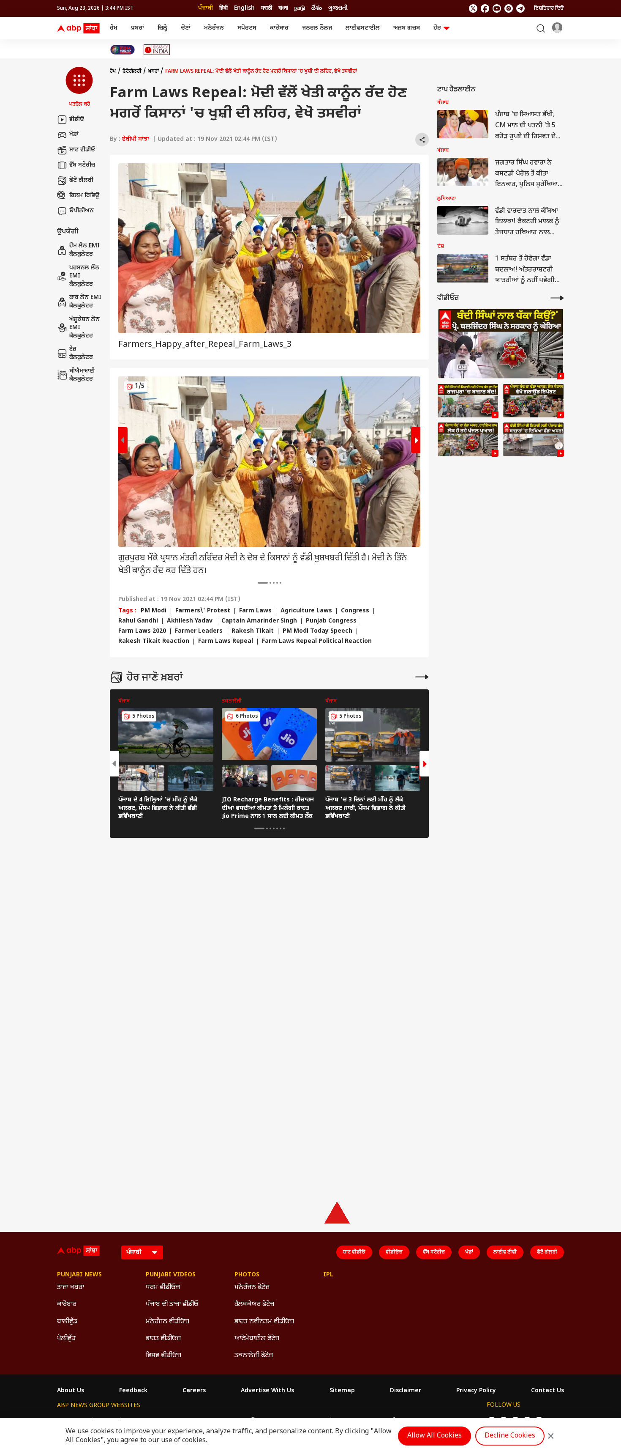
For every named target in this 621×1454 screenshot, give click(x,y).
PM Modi (153, 611)
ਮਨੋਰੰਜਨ (214, 28)
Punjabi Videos (171, 1275)
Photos (246, 1275)
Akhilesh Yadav (189, 621)
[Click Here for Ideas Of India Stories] (157, 49)
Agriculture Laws (306, 611)
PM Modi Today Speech (317, 631)
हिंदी (223, 8)
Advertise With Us (267, 1391)
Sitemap (342, 1391)
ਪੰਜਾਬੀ (205, 8)
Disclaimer (405, 1391)
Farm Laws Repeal (225, 642)
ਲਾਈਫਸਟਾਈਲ (363, 28)
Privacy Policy (476, 1391)
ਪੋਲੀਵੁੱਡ (66, 1338)
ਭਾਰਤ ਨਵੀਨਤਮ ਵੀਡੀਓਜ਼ (264, 1321)
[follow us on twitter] (473, 8)
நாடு (299, 8)
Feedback (133, 1391)
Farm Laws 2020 (142, 631)
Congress (355, 611)
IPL (328, 1275)
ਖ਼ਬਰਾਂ (137, 28)
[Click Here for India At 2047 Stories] (122, 49)
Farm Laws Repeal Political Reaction (317, 642)
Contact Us (547, 1391)
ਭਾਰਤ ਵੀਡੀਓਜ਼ (163, 1338)
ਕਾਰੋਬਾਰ (279, 28)
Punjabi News (79, 1275)
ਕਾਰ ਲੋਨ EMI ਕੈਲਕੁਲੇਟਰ (85, 302)
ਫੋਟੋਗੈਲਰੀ (132, 71)
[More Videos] (557, 298)
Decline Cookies (510, 1436)
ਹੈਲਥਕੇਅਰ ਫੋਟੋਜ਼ (254, 1304)
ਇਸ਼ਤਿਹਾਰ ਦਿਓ (549, 8)
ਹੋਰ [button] (437, 28)
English (244, 8)
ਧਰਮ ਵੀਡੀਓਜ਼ (163, 1287)
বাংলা (283, 8)
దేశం (316, 8)
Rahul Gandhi (138, 621)
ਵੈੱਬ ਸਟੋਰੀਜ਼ (82, 165)
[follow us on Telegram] (520, 8)
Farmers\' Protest (202, 611)
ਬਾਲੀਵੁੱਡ (67, 1321)
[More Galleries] (422, 677)
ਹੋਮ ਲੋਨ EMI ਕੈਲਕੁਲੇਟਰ (84, 250)
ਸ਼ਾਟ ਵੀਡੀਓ (82, 150)
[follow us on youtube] (497, 8)
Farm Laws (255, 611)
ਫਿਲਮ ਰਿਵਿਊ (84, 196)
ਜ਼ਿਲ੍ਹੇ (162, 28)
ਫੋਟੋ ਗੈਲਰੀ (81, 180)
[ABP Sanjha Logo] (79, 28)
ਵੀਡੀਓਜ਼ (394, 1252)
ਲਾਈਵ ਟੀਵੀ (505, 1252)
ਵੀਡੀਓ (76, 119)
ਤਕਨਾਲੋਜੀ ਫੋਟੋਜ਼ (253, 1355)
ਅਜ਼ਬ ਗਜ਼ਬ (406, 28)
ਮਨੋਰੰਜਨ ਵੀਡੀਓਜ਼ (167, 1321)
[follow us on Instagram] (509, 8)
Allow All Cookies (434, 1436)
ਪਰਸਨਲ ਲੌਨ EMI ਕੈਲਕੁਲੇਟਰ (84, 276)
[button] (79, 87)
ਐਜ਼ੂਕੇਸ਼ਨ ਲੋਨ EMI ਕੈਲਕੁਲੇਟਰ (84, 327)
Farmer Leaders (199, 631)
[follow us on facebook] (485, 8)
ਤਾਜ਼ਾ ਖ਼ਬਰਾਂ (70, 1287)
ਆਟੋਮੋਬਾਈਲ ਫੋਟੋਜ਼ (256, 1338)
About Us (70, 1391)
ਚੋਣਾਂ (186, 28)
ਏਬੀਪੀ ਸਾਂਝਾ (135, 139)
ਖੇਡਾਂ (74, 135)
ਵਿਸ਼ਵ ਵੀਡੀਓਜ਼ (163, 1355)
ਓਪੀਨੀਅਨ (81, 211)
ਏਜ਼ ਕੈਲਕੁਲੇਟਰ (81, 354)
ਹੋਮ (113, 28)
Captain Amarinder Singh (259, 621)
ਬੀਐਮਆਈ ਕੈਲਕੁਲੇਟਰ (82, 375)
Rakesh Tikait (253, 631)
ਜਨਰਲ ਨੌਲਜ (317, 28)
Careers (194, 1391)
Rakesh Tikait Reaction (153, 642)
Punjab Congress (331, 621)
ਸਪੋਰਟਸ (246, 28)
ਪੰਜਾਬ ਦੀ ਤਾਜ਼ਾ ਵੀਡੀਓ (172, 1304)
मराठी (266, 8)
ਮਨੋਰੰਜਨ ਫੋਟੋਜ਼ (252, 1287)
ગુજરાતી (338, 8)
